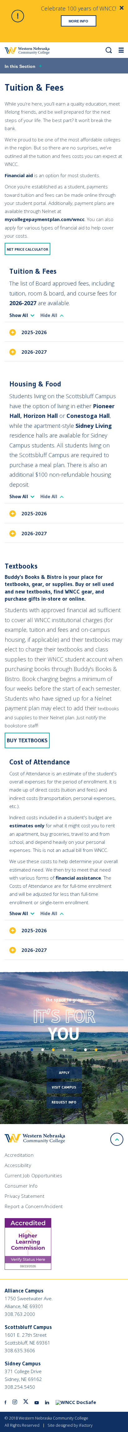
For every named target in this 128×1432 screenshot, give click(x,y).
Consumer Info (21, 1186)
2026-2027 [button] (35, 352)
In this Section (20, 66)
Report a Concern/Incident (34, 1206)
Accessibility (18, 1165)
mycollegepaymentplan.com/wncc (45, 219)
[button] (109, 50)
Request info (64, 1102)
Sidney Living (93, 425)
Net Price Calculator (27, 249)
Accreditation (19, 1155)
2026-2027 (22, 303)
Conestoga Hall (88, 415)
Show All (18, 315)
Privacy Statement (24, 1196)
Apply (64, 1072)
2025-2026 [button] (34, 332)
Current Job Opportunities (33, 1175)
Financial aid (19, 175)
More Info (78, 21)
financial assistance (78, 878)
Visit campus (64, 1087)
